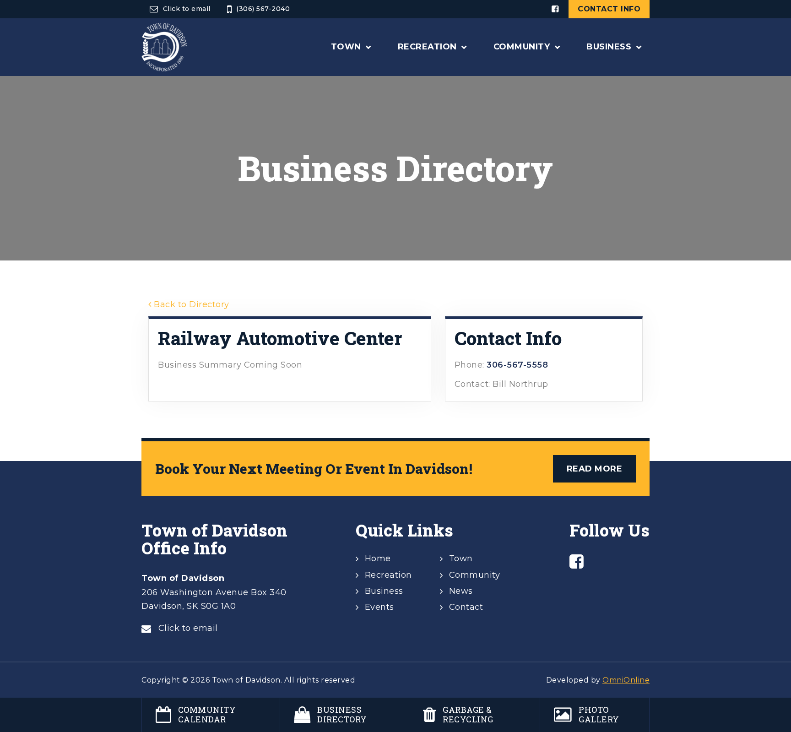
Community (474, 575)
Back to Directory (190, 304)
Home (378, 558)
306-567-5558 (517, 365)
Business (384, 591)
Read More (595, 469)
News (461, 591)
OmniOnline (626, 680)
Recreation (388, 575)
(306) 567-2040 (263, 9)
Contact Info (609, 9)
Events (379, 607)
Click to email (187, 9)
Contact (466, 607)
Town (461, 558)
